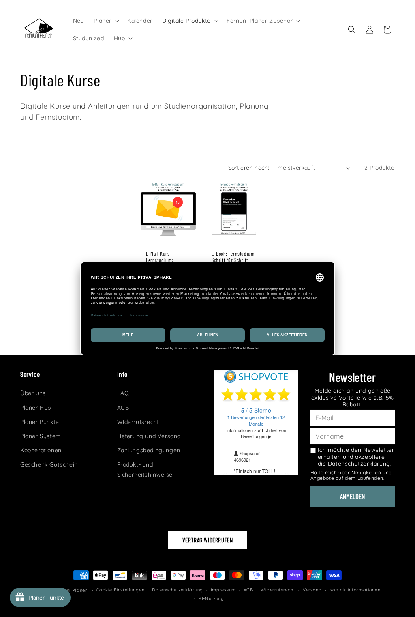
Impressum (223, 590)
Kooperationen (41, 450)
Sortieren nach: (249, 167)
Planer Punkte (39, 422)
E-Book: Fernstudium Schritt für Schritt (233, 257)
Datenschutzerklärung (177, 590)
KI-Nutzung (211, 598)
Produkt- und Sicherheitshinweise (145, 469)
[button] (105, 20)
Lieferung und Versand (149, 436)
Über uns (33, 393)
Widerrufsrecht (138, 422)
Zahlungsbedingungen (148, 450)
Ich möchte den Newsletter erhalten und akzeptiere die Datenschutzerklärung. (356, 457)
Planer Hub (35, 407)
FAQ (123, 393)
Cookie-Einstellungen (120, 590)
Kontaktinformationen (355, 590)
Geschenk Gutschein (49, 464)
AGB (123, 407)
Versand (312, 590)
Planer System (40, 436)
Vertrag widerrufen (207, 540)
